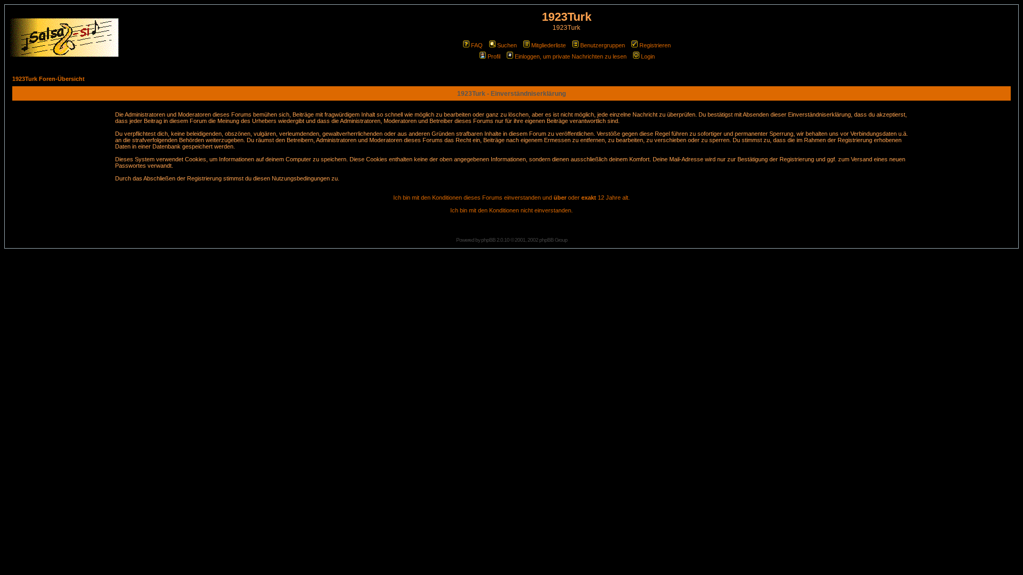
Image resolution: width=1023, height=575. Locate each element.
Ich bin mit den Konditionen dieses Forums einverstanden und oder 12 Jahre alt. (511, 197)
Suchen (507, 45)
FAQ (477, 45)
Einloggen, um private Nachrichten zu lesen (571, 56)
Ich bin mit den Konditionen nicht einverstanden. (511, 210)
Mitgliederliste (548, 45)
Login (648, 56)
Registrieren (655, 45)
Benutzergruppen (602, 45)
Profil (494, 56)
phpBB (488, 240)
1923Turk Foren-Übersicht (48, 79)
